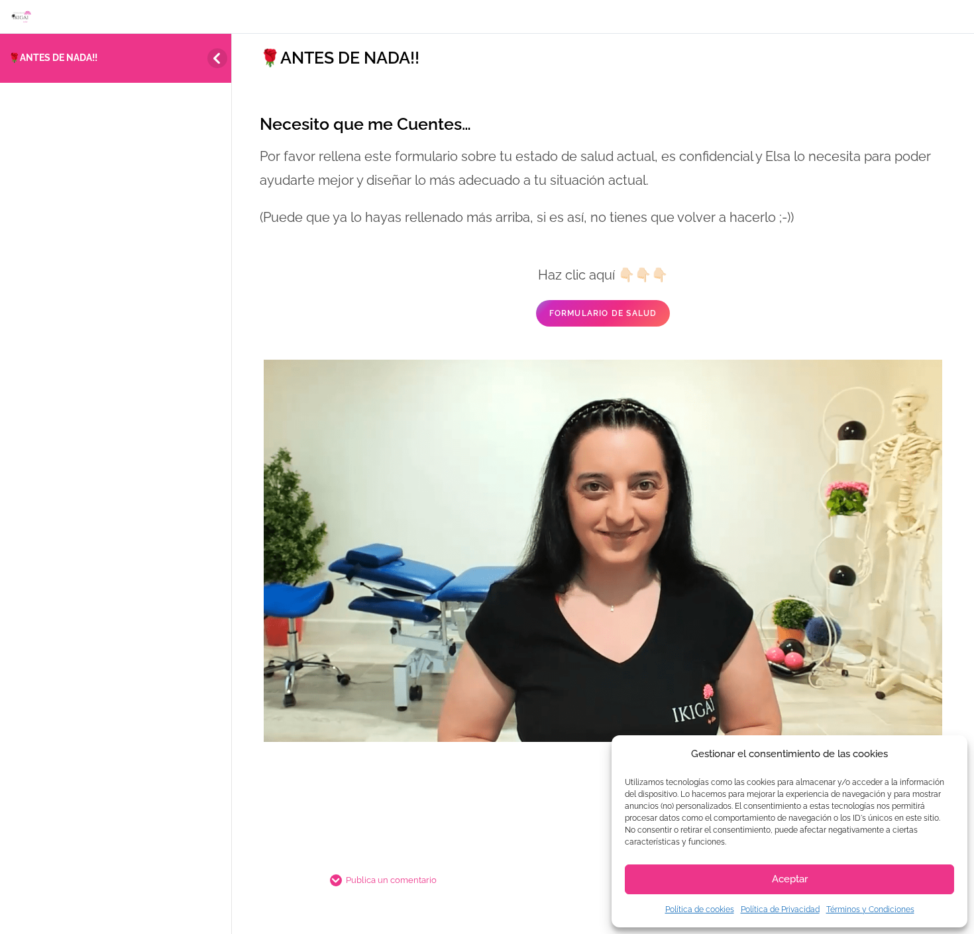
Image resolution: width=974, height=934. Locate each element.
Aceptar (790, 879)
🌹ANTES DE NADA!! (53, 57)
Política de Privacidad (780, 909)
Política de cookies (699, 909)
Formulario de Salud (603, 313)
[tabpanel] (603, 450)
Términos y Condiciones (870, 909)
